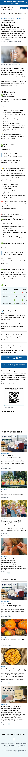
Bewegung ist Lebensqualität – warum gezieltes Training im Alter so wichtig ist (11, 523)
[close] (26, 2)
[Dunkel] (16, 8)
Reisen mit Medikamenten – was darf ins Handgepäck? (11, 457)
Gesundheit (4, 18)
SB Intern (21, 745)
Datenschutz (11, 743)
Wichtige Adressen (10, 746)
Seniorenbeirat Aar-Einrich (8, 8)
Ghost (10, 751)
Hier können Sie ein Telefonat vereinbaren (14, 364)
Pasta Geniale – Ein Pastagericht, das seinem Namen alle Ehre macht (13, 670)
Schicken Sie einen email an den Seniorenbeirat (14, 358)
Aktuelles (3, 637)
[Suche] (18, 8)
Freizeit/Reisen (5, 453)
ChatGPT (7, 39)
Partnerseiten (18, 743)
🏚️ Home (3, 13)
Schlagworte (20, 746)
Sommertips (11, 18)
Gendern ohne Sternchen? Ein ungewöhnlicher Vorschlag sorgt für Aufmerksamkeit (11, 708)
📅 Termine (10, 13)
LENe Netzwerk (12, 745)
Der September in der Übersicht (12, 639)
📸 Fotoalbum (18, 13)
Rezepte (3, 666)
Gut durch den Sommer (9, 491)
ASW (2, 39)
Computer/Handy (20, 18)
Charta (5, 745)
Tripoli (16, 751)
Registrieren (24, 8)
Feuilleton (4, 704)
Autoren (25, 743)
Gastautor (4, 533)
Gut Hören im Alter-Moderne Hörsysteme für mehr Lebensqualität (9, 561)
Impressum (4, 743)
